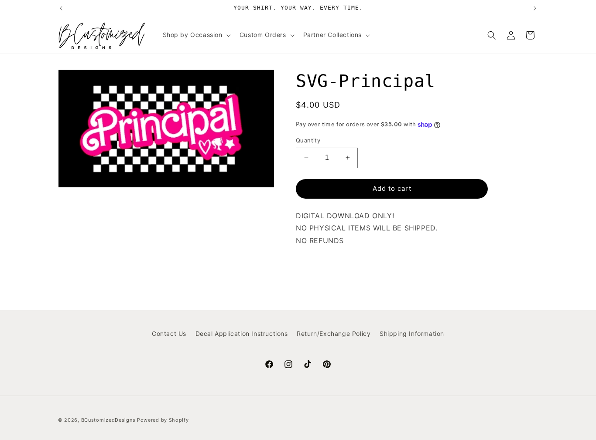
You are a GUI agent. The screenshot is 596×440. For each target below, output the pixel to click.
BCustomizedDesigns (108, 420)
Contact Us (169, 333)
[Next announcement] (535, 8)
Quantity (308, 140)
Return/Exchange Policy (333, 333)
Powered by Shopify (163, 420)
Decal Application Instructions (241, 333)
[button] (196, 35)
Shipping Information (412, 333)
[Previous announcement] (61, 8)
